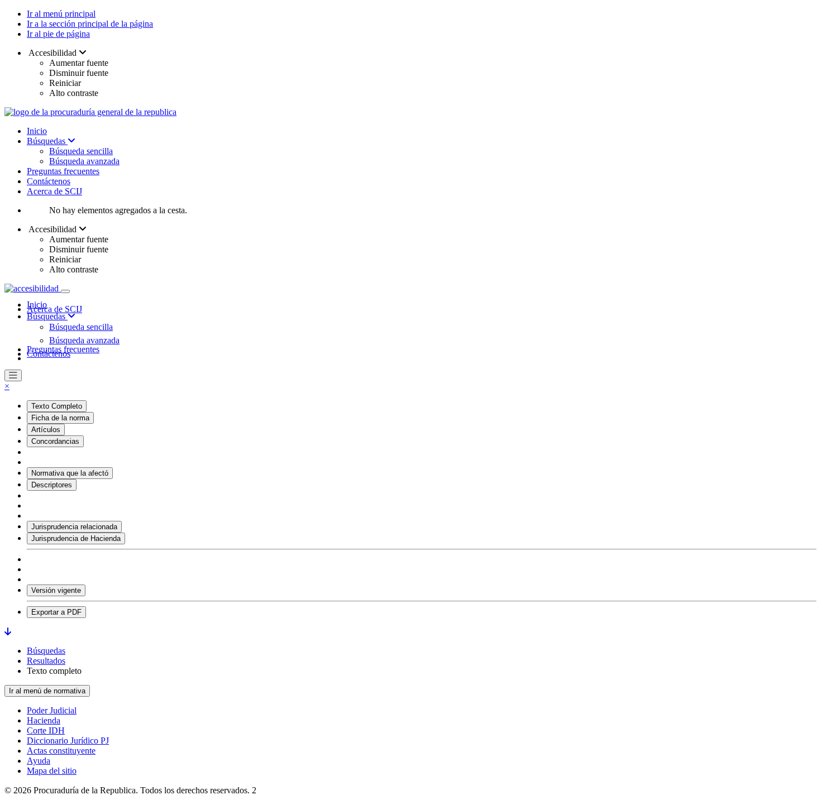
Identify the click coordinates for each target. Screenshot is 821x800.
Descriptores (51, 485)
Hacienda (43, 720)
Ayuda (38, 760)
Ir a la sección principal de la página (90, 23)
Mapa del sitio (52, 770)
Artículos (45, 429)
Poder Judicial (52, 710)
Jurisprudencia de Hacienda (76, 538)
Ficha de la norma (60, 418)
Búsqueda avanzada (84, 161)
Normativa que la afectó (69, 473)
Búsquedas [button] (47, 316)
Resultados (46, 660)
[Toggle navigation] (65, 291)
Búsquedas (47, 141)
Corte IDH (46, 730)
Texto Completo (56, 406)
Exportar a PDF (56, 612)
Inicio (37, 131)
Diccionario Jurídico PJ (68, 740)
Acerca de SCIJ (54, 191)
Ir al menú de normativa (47, 691)
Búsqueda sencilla (81, 151)
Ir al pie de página (58, 34)
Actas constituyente (61, 750)
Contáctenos (48, 181)
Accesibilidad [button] (53, 53)
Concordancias (55, 441)
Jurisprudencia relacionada (74, 527)
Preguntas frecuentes (63, 171)
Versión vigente (56, 590)
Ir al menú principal (61, 13)
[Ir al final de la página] (7, 631)
